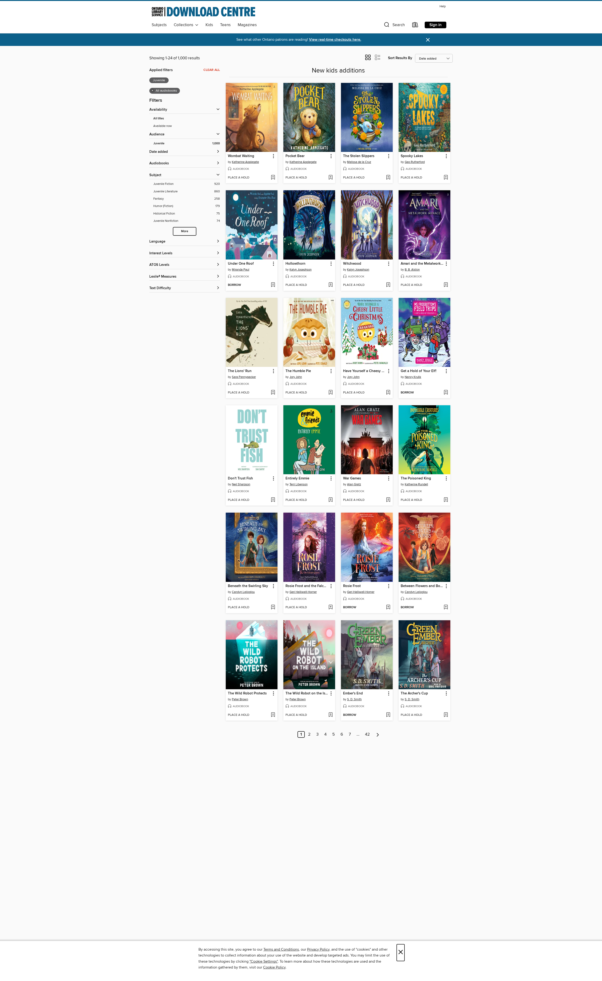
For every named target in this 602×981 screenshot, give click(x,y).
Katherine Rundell (416, 484)
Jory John (295, 377)
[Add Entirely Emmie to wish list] (330, 500)
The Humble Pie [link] (298, 371)
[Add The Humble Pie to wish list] (330, 393)
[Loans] (415, 25)
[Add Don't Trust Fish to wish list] (273, 500)
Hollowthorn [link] (295, 264)
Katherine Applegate (245, 162)
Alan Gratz (354, 484)
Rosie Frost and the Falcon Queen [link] (307, 586)
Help (443, 6)
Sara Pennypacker (244, 377)
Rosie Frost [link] (352, 586)
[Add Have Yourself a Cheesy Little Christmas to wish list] (388, 393)
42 (367, 734)
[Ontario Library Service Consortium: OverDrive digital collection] (203, 11)
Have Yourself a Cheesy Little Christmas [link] (364, 371)
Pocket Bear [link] (295, 156)
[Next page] (377, 734)
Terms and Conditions (281, 949)
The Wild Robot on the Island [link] (307, 693)
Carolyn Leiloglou (243, 592)
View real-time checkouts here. (335, 39)
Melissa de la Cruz (359, 162)
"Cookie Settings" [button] (264, 961)
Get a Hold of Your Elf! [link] (418, 371)
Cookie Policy (274, 967)
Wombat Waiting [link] (241, 156)
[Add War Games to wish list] (388, 500)
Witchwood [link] (352, 264)
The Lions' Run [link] (240, 371)
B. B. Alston (412, 270)
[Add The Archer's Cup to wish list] (446, 715)
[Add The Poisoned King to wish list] (446, 500)
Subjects (159, 25)
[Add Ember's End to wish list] (388, 715)
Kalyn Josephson (300, 270)
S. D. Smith (354, 699)
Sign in (435, 25)
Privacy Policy (318, 949)
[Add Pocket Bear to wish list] (330, 178)
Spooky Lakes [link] (412, 156)
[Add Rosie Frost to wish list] (388, 607)
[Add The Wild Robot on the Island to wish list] (330, 715)
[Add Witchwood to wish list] (388, 285)
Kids (209, 25)
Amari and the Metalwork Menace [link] (422, 264)
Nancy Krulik (413, 377)
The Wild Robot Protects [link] (247, 693)
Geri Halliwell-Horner (303, 592)
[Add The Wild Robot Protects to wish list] (273, 715)
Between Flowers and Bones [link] (422, 586)
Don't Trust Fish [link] (240, 478)
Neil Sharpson (241, 484)
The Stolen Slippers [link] (358, 156)
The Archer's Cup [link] (414, 693)
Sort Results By (400, 58)
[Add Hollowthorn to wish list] (330, 285)
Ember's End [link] (353, 693)
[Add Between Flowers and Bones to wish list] (446, 607)
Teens (225, 25)
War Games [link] (352, 478)
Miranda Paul (240, 270)
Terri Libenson (298, 484)
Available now (162, 126)
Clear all (211, 70)
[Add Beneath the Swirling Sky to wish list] (273, 607)
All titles (158, 119)
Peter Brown (240, 699)
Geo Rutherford (415, 162)
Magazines (247, 25)
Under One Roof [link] (241, 264)
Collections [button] (184, 25)
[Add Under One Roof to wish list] (273, 285)
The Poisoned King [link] (416, 478)
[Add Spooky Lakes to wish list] (446, 178)
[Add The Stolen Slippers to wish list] (388, 178)
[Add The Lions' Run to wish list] (273, 393)
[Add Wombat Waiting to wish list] (273, 178)
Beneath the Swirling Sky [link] (248, 586)
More (184, 231)
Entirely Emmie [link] (297, 478)
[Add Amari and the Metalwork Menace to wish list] (446, 285)
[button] (394, 25)
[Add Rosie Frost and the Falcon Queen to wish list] (330, 607)
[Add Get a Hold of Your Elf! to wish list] (446, 393)
